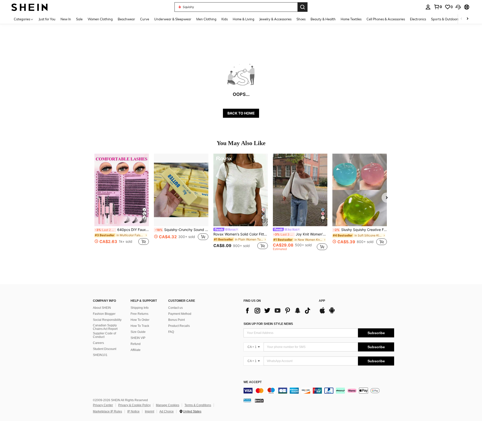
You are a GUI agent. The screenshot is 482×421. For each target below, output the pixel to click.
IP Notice (133, 411)
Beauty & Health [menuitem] (323, 19)
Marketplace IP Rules (107, 411)
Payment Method (179, 314)
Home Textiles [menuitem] (351, 19)
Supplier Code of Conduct (104, 335)
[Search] (302, 7)
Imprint (149, 411)
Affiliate (136, 350)
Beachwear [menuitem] (126, 19)
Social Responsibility (107, 320)
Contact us (175, 308)
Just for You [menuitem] (47, 19)
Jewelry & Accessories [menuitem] (275, 19)
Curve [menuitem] (144, 19)
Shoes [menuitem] (301, 19)
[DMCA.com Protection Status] (259, 400)
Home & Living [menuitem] (243, 19)
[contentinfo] (319, 391)
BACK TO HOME (241, 113)
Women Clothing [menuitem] (100, 19)
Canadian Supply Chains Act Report (105, 327)
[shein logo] (29, 7)
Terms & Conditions (198, 405)
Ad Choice (166, 411)
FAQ (171, 332)
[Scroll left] (461, 19)
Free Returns (139, 314)
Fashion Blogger (104, 314)
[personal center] (428, 7)
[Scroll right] (467, 19)
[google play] (331, 313)
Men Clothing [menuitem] (206, 19)
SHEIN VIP (138, 338)
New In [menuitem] (66, 19)
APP (322, 301)
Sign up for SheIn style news (268, 324)
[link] (438, 7)
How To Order (140, 320)
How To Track (140, 326)
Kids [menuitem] (224, 19)
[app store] (322, 313)
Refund (136, 344)
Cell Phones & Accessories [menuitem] (386, 19)
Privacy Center (103, 405)
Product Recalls (179, 326)
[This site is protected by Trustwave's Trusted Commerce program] (247, 400)
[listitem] (121, 202)
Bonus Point (176, 320)
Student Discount (104, 349)
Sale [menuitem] (79, 19)
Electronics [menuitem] (418, 19)
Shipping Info (140, 308)
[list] (279, 310)
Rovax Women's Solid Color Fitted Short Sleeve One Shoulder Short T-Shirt (240, 234)
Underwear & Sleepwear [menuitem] (172, 19)
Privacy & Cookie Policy (134, 405)
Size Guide (138, 332)
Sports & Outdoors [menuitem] (445, 19)
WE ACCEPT (253, 382)
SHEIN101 (100, 355)
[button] (458, 7)
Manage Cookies (167, 405)
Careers (98, 343)
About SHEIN (102, 308)
